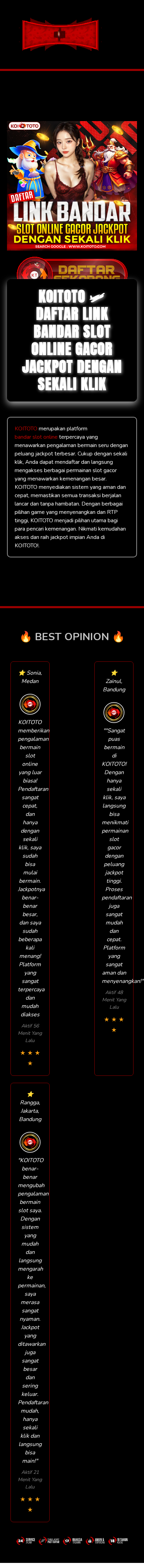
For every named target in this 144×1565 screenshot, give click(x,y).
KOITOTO (26, 428)
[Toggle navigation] (136, 34)
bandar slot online (36, 437)
